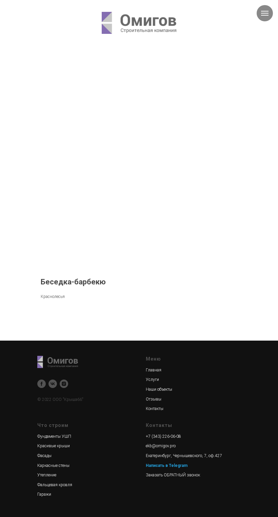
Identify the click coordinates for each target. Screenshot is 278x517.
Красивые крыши (53, 446)
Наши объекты (159, 389)
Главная (153, 370)
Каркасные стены (53, 465)
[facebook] (41, 384)
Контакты (154, 408)
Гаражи (44, 494)
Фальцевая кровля (54, 484)
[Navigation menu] (265, 13)
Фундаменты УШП (54, 436)
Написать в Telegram (166, 465)
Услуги (152, 379)
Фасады (44, 455)
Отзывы (153, 399)
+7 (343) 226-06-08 (163, 436)
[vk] (52, 384)
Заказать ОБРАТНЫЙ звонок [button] (173, 475)
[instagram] (64, 384)
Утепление (46, 475)
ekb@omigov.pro (161, 446)
